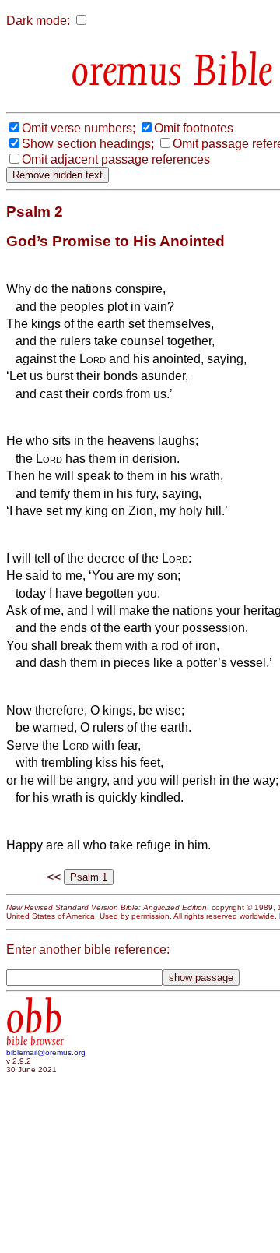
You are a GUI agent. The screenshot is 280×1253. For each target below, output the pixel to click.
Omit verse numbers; (78, 128)
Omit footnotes (193, 128)
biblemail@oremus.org (46, 1052)
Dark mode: (38, 20)
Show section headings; (88, 143)
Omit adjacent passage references (116, 159)
